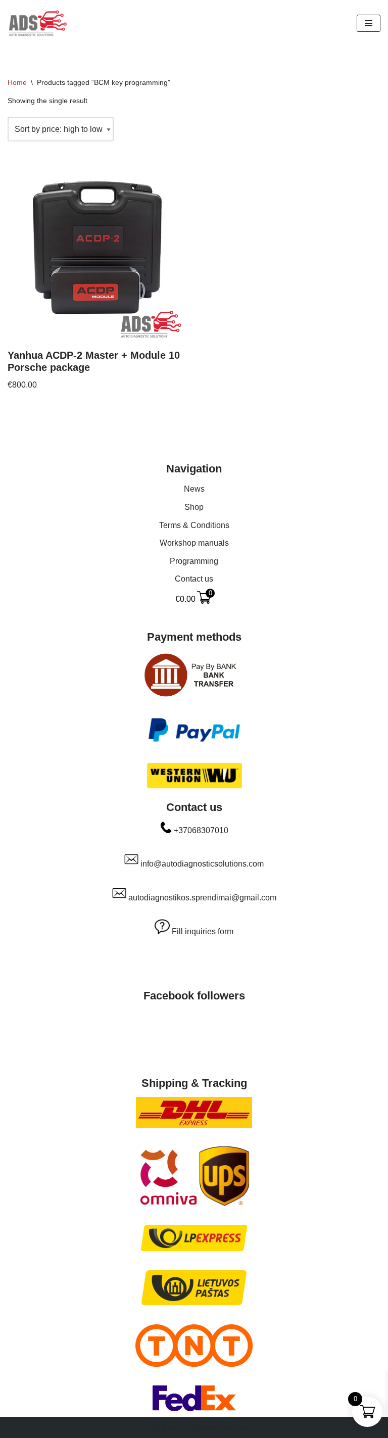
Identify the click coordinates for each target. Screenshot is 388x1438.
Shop (194, 507)
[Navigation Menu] (368, 23)
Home (17, 82)
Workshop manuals (194, 543)
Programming (194, 561)
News (194, 489)
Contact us (194, 578)
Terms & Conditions (194, 525)
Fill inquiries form (202, 931)
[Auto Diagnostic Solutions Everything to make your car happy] (38, 23)
